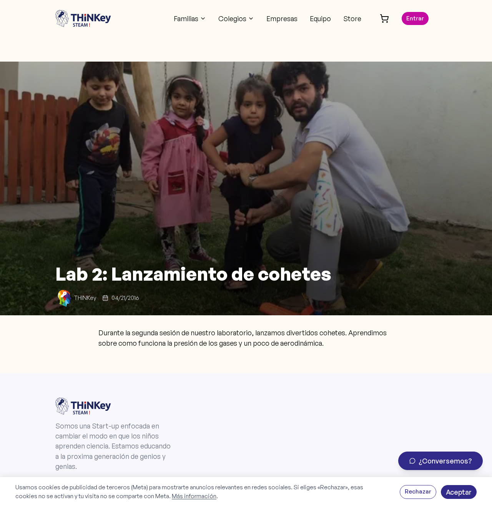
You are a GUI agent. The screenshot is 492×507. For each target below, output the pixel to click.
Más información (194, 496)
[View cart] (384, 18)
